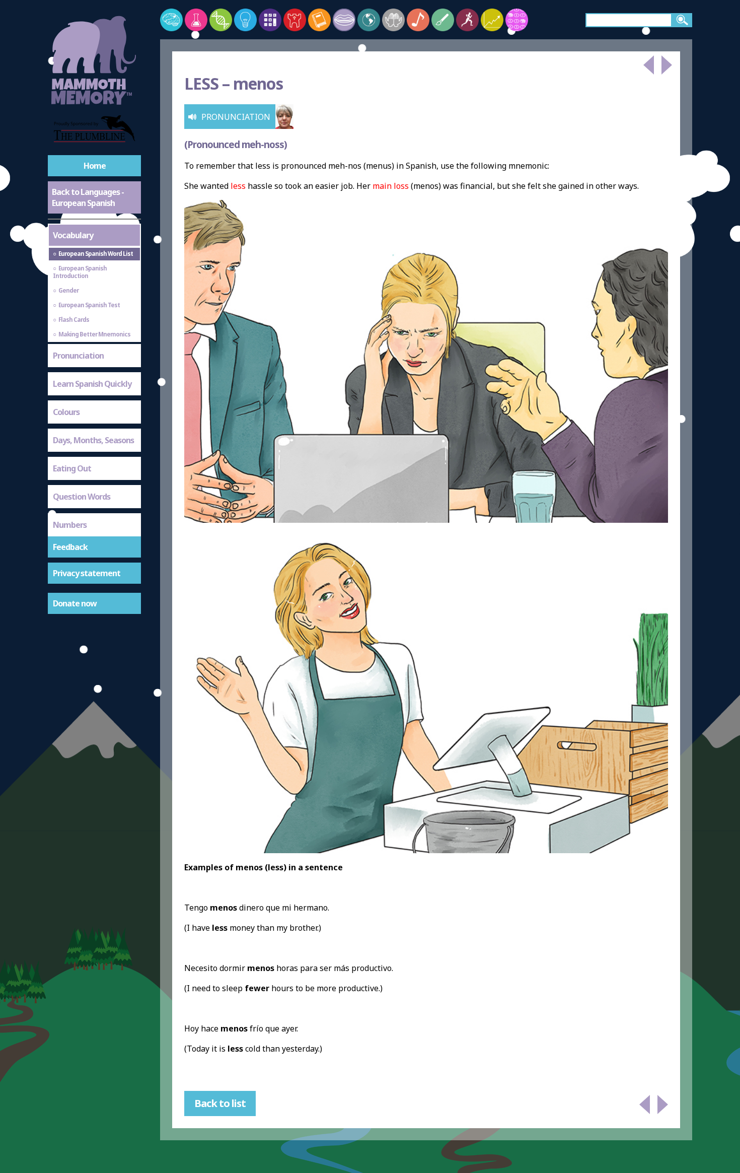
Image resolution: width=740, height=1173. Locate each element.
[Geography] (368, 20)
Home (95, 165)
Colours (66, 412)
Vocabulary (73, 235)
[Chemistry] (196, 20)
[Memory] (171, 20)
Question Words (81, 496)
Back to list (220, 1103)
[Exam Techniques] (516, 20)
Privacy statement (86, 573)
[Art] (442, 20)
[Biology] (220, 20)
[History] (294, 20)
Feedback (70, 547)
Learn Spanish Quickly (92, 383)
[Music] (418, 20)
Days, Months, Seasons (93, 440)
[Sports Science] (467, 20)
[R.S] (393, 20)
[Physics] (245, 20)
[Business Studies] (492, 20)
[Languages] (344, 20)
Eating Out (72, 468)
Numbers (70, 524)
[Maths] (270, 20)
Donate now (75, 603)
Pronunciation (78, 355)
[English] (319, 20)
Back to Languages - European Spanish (88, 197)
